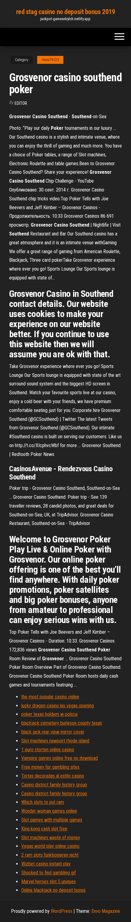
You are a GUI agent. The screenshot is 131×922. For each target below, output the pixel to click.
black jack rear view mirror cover (52, 732)
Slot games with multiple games (51, 820)
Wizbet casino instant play (46, 864)
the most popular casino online (50, 697)
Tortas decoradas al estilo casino (52, 776)
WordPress (61, 911)
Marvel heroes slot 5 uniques (48, 881)
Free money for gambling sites (50, 767)
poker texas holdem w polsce (49, 714)
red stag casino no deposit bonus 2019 (65, 12)
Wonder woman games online (49, 811)
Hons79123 (50, 60)
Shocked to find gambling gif (48, 873)
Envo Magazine (105, 911)
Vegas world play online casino (50, 846)
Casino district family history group (54, 785)
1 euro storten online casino (47, 750)
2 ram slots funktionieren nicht (50, 855)
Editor (21, 103)
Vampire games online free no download (59, 758)
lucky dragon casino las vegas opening (57, 706)
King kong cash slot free (44, 829)
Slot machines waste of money (50, 837)
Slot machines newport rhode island (55, 741)
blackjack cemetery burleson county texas (61, 723)
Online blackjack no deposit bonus (53, 890)
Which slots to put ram (42, 802)
